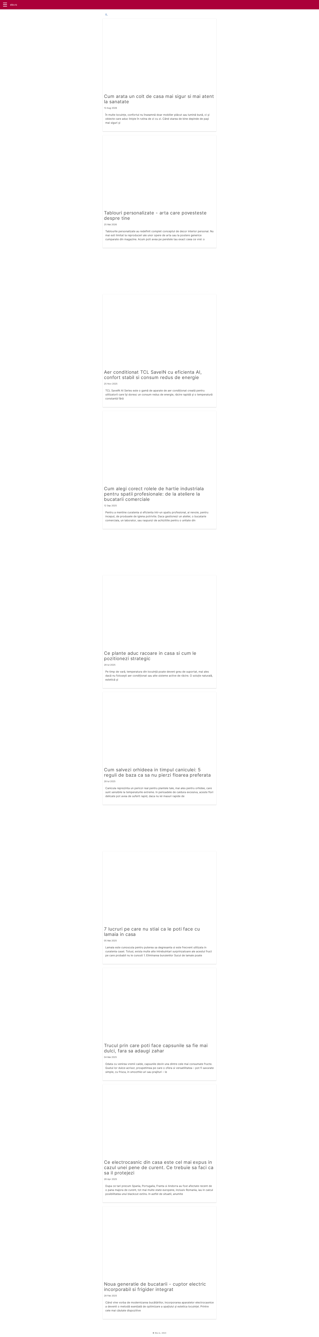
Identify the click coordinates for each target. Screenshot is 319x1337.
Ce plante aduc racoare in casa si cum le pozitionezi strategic (150, 655)
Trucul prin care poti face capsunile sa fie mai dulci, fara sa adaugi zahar (156, 1048)
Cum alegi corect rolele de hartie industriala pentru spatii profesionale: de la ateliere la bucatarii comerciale (154, 494)
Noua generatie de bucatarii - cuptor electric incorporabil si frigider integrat (155, 1286)
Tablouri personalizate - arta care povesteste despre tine (155, 215)
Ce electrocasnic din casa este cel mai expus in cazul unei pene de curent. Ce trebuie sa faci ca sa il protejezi (158, 1167)
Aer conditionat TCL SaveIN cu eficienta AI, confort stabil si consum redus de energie (153, 374)
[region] (128, 272)
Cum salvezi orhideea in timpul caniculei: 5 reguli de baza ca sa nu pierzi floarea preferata (157, 772)
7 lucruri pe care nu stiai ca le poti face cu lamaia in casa (152, 931)
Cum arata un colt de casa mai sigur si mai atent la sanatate (159, 99)
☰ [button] (5, 4)
